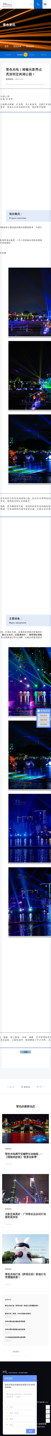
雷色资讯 (30, 46)
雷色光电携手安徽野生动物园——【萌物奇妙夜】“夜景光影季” (23, 1155)
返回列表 (27, 1087)
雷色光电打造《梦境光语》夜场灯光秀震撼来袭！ (25, 1276)
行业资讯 (8, 55)
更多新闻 (15, 1352)
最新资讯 (8, 1300)
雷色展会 (32, 55)
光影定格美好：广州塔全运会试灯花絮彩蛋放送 (25, 1216)
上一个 (12, 1087)
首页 (6, 46)
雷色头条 (17, 46)
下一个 (39, 1087)
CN (31, 4)
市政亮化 (43, 55)
